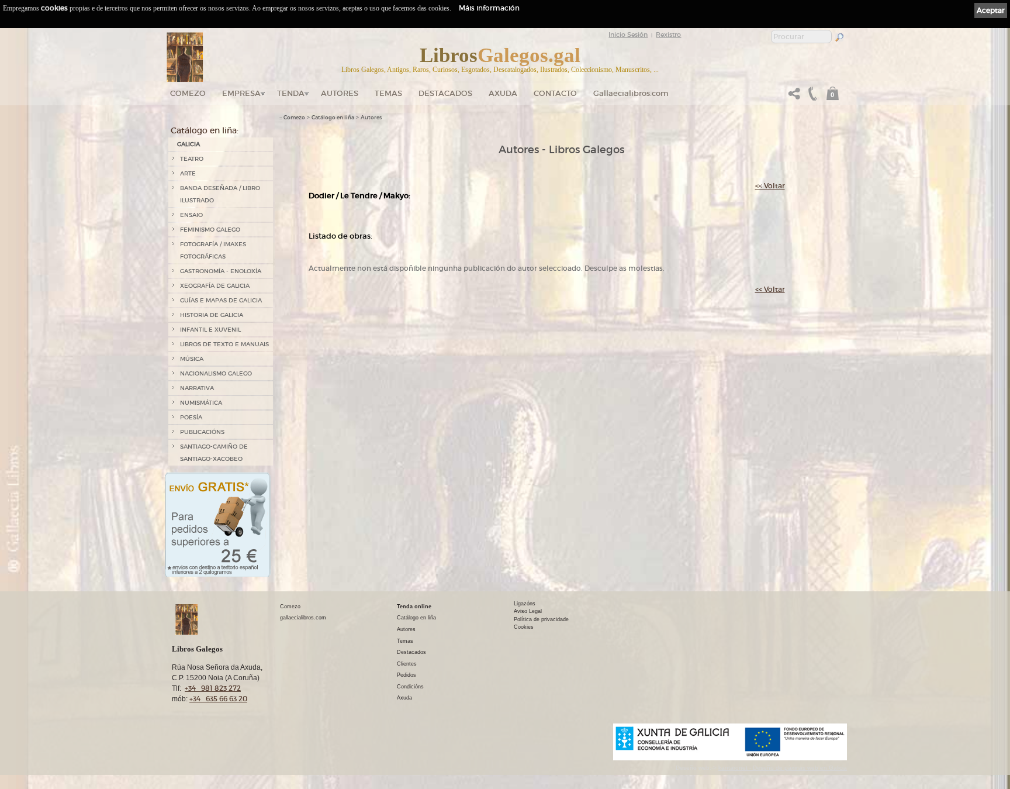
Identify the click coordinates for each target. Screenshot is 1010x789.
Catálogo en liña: (204, 130)
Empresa (241, 93)
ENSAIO (191, 215)
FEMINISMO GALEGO (210, 229)
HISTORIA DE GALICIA (211, 315)
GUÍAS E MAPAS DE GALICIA (221, 300)
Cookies (524, 627)
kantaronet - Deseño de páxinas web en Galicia (782, 767)
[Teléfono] (811, 97)
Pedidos (406, 675)
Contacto (555, 93)
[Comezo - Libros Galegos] (185, 57)
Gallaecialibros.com (631, 93)
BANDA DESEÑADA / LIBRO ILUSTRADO (220, 194)
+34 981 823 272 (213, 688)
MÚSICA (191, 359)
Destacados (411, 652)
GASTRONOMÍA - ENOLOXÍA (220, 271)
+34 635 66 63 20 (218, 698)
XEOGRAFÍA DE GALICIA (215, 286)
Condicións (410, 687)
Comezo (188, 93)
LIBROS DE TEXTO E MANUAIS (224, 344)
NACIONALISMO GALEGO (216, 373)
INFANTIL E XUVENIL (210, 329)
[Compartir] (794, 97)
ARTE (188, 173)
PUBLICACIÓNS (202, 432)
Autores (339, 93)
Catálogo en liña (333, 117)
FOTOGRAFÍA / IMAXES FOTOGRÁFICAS (213, 250)
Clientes (407, 664)
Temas (388, 93)
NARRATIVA (197, 388)
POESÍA (191, 417)
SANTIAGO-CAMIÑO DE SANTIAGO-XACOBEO (214, 453)
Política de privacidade (541, 619)
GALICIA (188, 144)
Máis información (489, 8)
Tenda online (414, 606)
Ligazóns (524, 604)
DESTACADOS (445, 93)
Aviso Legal (528, 611)
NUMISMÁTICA (201, 402)
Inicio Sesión (628, 34)
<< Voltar (770, 185)
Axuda (503, 93)
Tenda (291, 93)
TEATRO (191, 159)
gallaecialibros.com (303, 618)
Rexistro (668, 34)
